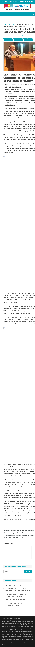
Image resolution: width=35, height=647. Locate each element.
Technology (31, 35)
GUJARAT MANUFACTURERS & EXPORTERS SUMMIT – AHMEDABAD (17, 590)
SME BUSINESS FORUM (13, 585)
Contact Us (29, 1)
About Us (21, 1)
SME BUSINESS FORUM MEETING (16, 600)
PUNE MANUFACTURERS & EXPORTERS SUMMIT (14, 604)
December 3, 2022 (21, 35)
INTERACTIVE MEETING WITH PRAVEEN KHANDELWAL (15, 595)
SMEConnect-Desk (9, 35)
